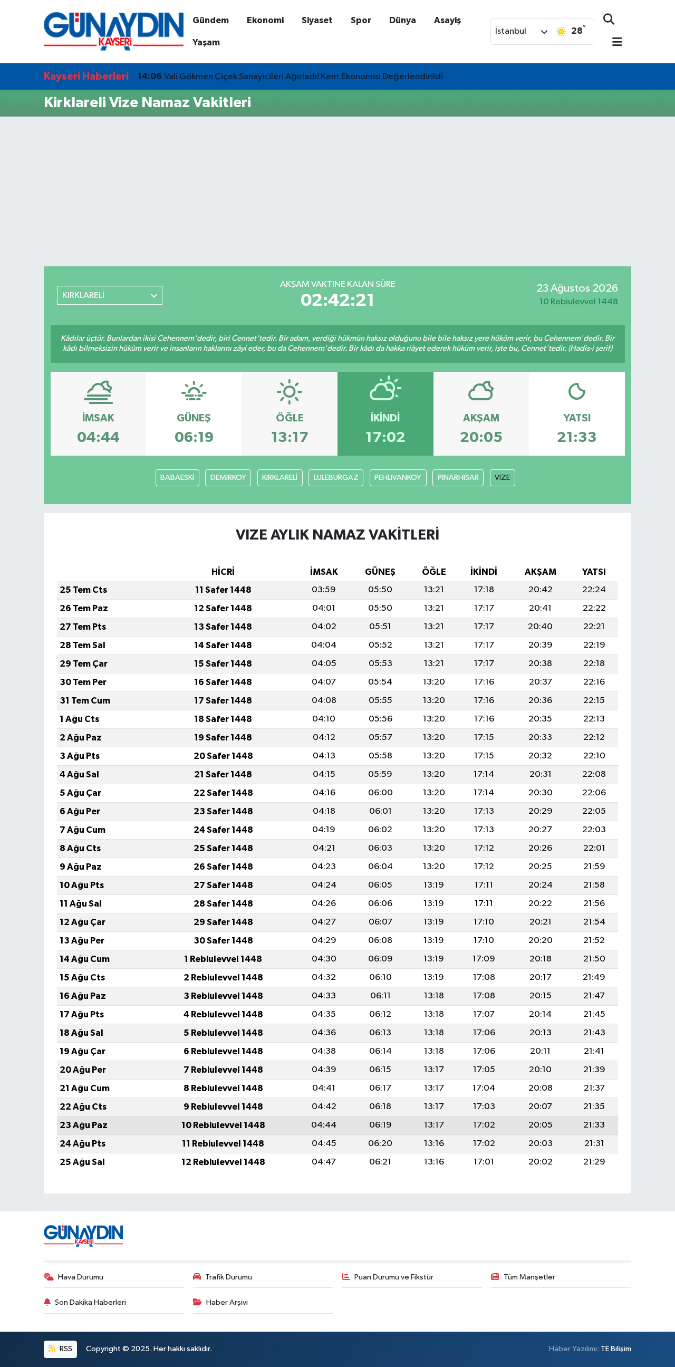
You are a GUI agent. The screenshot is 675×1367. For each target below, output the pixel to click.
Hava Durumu (80, 1277)
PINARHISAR (458, 478)
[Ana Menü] (612, 43)
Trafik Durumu (228, 1277)
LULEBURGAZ (336, 478)
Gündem (210, 20)
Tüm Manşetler (529, 1277)
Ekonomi (265, 20)
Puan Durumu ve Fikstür (393, 1277)
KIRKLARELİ (279, 478)
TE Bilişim (616, 1349)
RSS (65, 1349)
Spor (361, 20)
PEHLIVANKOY (397, 478)
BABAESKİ (177, 478)
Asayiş (447, 20)
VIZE (502, 478)
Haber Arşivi (227, 1302)
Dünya (402, 20)
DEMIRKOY (228, 478)
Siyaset (317, 20)
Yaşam (206, 42)
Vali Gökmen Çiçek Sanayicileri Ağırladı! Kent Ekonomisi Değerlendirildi (290, 76)
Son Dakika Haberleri (90, 1302)
